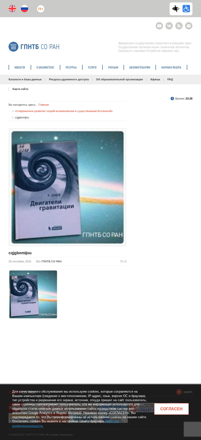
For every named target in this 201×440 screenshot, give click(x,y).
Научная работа (171, 67)
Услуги (92, 67)
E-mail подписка (188, 25)
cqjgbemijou (20, 253)
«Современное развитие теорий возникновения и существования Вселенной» (64, 111)
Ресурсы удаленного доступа (69, 79)
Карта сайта (20, 88)
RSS (178, 23)
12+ (39, 6)
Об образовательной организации (119, 79)
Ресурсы (71, 67)
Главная (44, 104)
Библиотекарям (139, 67)
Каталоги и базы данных (25, 79)
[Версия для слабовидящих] (177, 8)
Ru (24, 8)
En (12, 8)
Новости (19, 67)
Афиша (155, 79)
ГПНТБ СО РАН (51, 261)
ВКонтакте (169, 23)
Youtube (159, 23)
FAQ (170, 79)
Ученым (113, 67)
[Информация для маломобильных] (186, 8)
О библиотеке (45, 67)
